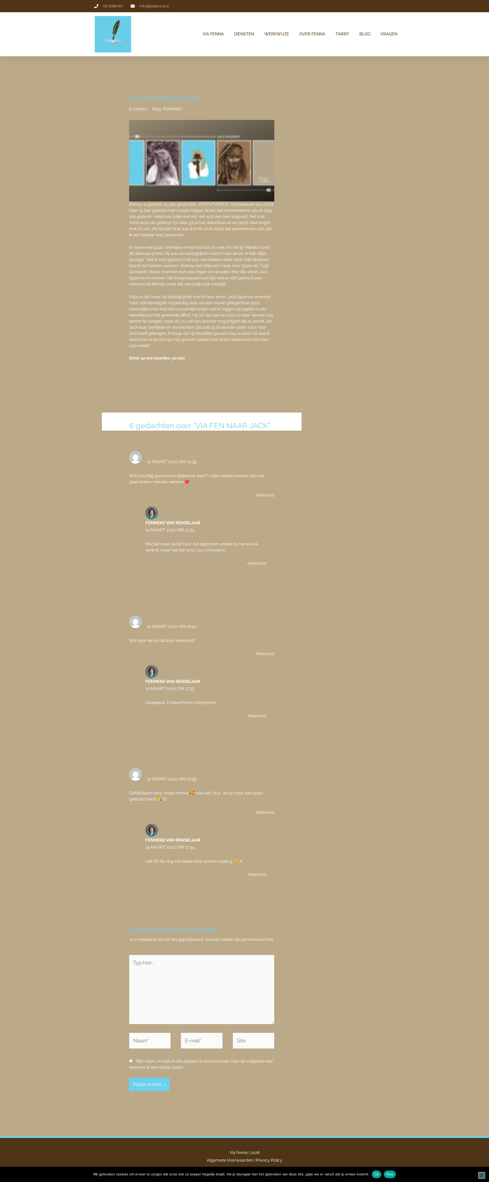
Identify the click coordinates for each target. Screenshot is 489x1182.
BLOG (364, 34)
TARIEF (342, 34)
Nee (389, 1174)
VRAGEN (389, 34)
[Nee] (481, 1175)
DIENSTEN (244, 34)
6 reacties (138, 108)
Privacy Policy (269, 1160)
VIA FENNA (213, 34)
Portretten (172, 108)
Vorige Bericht (122, 397)
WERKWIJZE (276, 34)
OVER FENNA (312, 34)
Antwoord (264, 495)
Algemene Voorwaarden (230, 1160)
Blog (156, 108)
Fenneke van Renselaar (172, 522)
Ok (376, 1174)
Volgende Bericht (277, 397)
